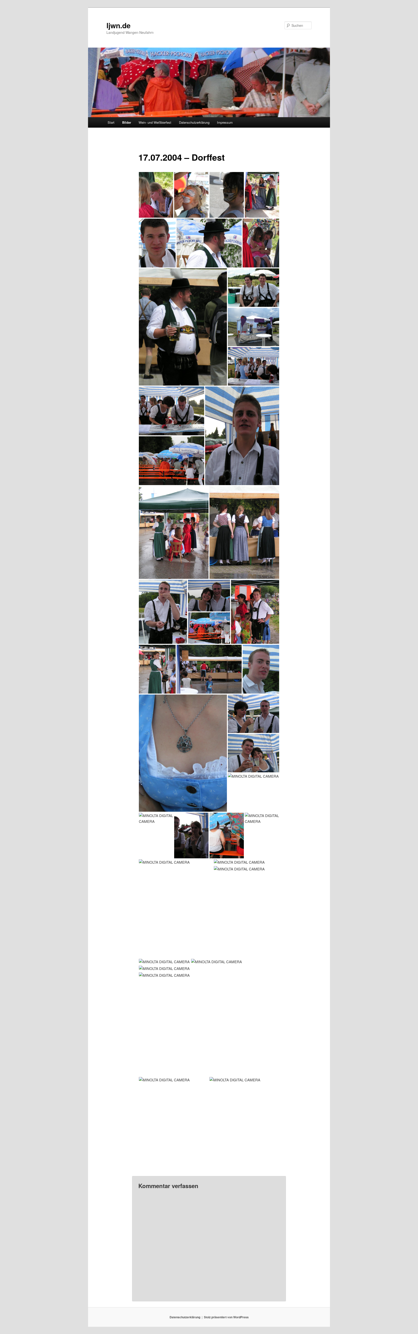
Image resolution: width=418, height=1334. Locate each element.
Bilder (126, 122)
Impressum (225, 122)
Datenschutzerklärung (194, 122)
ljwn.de (118, 25)
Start (111, 122)
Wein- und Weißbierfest (155, 122)
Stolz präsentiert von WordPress (226, 1317)
